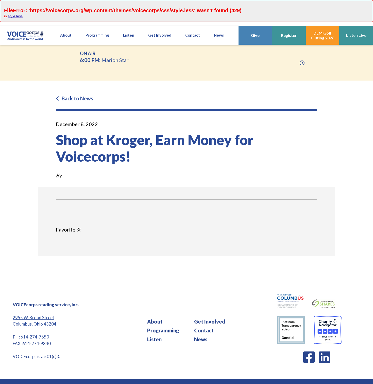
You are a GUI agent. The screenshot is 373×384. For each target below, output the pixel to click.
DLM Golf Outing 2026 (322, 35)
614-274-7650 (35, 337)
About (66, 35)
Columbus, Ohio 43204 (34, 324)
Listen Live (356, 35)
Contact (192, 35)
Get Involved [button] (159, 35)
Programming (163, 330)
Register (289, 35)
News (219, 35)
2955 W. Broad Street (33, 317)
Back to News (77, 98)
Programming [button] (97, 35)
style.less (15, 16)
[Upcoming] (302, 62)
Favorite (66, 229)
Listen (154, 339)
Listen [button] (128, 35)
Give (255, 35)
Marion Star (104, 57)
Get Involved (209, 321)
